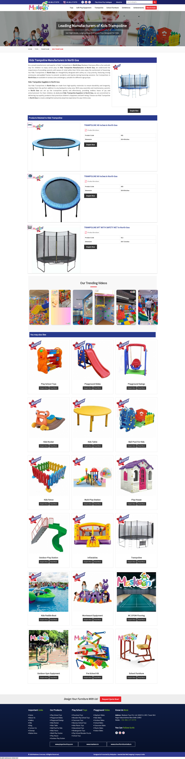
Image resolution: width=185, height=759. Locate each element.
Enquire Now (90, 145)
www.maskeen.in (93, 744)
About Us (119, 2)
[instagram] (89, 2)
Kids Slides (98, 718)
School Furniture (113, 8)
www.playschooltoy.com (64, 744)
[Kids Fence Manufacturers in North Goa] (48, 476)
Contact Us (33, 728)
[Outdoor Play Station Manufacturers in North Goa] (48, 534)
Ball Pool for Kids (56, 728)
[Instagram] (39, 307)
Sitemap (32, 731)
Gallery (31, 720)
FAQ (30, 723)
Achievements (139, 8)
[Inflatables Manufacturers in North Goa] (92, 534)
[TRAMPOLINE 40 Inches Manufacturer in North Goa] (56, 147)
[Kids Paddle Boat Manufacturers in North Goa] (48, 592)
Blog (30, 725)
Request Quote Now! (110, 699)
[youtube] (86, 2)
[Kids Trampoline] (134, 85)
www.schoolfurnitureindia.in (121, 744)
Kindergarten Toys (78, 731)
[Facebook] (82, 2)
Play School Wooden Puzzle (81, 733)
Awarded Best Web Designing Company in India (131, 754)
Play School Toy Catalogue (103, 2)
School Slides (98, 723)
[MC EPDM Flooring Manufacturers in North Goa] (136, 592)
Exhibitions (126, 8)
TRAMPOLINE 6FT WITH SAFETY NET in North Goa (107, 227)
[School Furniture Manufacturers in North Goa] (136, 650)
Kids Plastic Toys (78, 725)
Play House (54, 736)
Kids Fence (54, 731)
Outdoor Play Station (58, 738)
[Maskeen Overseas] (38, 7)
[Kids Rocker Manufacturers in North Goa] (48, 418)
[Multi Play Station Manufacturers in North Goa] (92, 476)
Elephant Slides (99, 715)
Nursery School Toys (79, 723)
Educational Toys (78, 728)
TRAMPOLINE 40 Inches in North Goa (100, 125)
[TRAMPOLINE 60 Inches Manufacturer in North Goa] (56, 198)
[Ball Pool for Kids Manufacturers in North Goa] (136, 418)
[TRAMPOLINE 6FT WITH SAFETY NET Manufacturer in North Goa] (56, 249)
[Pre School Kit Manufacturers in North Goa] (92, 650)
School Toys (76, 736)
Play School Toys (56, 715)
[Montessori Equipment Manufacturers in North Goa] (92, 592)
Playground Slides (57, 718)
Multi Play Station (57, 733)
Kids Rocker (55, 723)
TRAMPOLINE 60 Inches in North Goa (100, 176)
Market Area (33, 733)
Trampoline (99, 8)
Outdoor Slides (99, 720)
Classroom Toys (77, 720)
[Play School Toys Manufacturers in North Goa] (48, 360)
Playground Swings (57, 720)
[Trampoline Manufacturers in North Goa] (136, 534)
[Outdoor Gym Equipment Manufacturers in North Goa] (48, 650)
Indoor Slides (98, 731)
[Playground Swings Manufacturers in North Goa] (136, 360)
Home (30, 49)
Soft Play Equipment (83, 8)
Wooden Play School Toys (81, 718)
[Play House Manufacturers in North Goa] (136, 476)
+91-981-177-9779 (53, 2)
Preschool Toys (77, 715)
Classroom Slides (100, 725)
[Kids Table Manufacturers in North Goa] (92, 418)
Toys (71, 8)
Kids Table (54, 725)
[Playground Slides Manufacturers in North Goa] (92, 360)
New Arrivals (151, 8)
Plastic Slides (98, 728)
